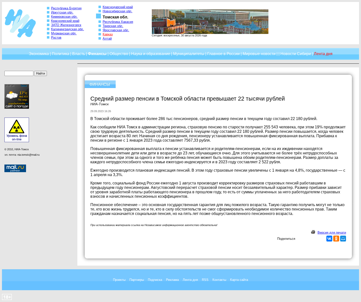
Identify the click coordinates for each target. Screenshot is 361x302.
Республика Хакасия (118, 22)
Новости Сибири (295, 54)
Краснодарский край (118, 7)
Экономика (39, 54)
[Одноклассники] (336, 239)
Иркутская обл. (62, 12)
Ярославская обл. (116, 30)
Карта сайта (239, 280)
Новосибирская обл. (117, 11)
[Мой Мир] (343, 239)
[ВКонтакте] (329, 239)
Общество (119, 54)
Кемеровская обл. (64, 16)
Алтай (107, 38)
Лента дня (190, 280)
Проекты (119, 280)
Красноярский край (65, 21)
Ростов (56, 37)
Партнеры (136, 280)
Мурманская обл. (64, 33)
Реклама (172, 280)
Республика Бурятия (66, 8)
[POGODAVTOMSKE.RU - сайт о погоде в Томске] (16, 107)
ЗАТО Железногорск (66, 25)
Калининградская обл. (67, 29)
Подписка (155, 280)
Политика (60, 54)
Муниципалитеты (188, 54)
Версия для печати (332, 232)
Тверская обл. (113, 26)
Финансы (97, 54)
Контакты (219, 280)
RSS (205, 280)
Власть (78, 54)
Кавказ (108, 34)
